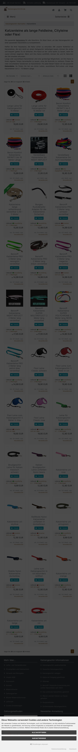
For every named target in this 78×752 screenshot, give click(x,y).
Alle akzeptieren (39, 732)
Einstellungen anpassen (40, 744)
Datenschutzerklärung (58, 749)
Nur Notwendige (39, 738)
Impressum (72, 749)
